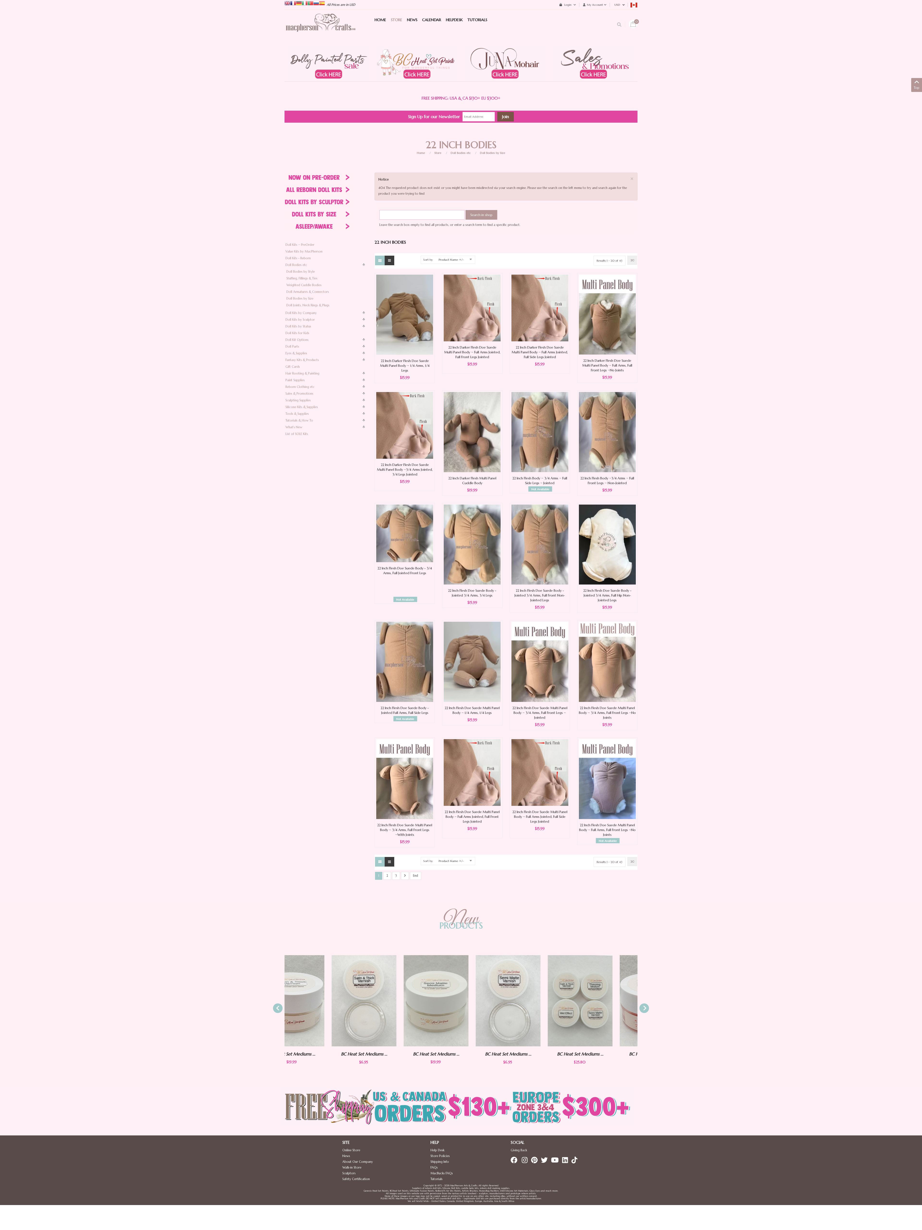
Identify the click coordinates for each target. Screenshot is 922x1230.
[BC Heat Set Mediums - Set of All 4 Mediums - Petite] (476, 1000)
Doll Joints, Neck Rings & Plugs (307, 305)
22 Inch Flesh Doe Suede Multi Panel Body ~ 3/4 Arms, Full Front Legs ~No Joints (607, 713)
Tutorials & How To (299, 420)
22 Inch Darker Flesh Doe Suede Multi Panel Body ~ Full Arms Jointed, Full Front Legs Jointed (472, 352)
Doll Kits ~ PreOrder (299, 245)
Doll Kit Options (297, 340)
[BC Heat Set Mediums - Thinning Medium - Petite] (620, 1000)
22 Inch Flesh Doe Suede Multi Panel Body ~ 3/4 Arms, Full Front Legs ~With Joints (404, 830)
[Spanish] (322, 3)
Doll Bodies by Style (300, 272)
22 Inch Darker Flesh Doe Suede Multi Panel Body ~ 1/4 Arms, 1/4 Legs (405, 366)
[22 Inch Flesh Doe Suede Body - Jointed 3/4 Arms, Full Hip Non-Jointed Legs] (607, 544)
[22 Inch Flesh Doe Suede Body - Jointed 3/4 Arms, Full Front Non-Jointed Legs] (539, 544)
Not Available (540, 489)
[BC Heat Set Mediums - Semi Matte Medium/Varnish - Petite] (404, 1000)
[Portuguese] (310, 3)
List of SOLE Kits (296, 434)
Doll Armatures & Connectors (307, 292)
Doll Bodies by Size (492, 153)
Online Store (351, 1150)
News (346, 1156)
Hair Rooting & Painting (302, 373)
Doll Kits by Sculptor (300, 320)
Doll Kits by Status (298, 326)
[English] (287, 3)
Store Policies (440, 1156)
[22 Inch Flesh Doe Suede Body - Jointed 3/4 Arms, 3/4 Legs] (472, 544)
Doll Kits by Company (301, 313)
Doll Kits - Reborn (298, 258)
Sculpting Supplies (298, 400)
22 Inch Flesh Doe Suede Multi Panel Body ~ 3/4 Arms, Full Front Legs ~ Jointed (539, 713)
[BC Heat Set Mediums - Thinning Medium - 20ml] (548, 1000)
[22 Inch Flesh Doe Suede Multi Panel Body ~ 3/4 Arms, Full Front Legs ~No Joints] (607, 661)
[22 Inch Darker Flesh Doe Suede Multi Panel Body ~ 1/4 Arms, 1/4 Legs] (404, 314)
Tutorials (437, 1179)
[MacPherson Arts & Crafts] (321, 28)
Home (421, 153)
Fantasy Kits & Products (302, 360)
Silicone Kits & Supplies (301, 407)
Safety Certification (356, 1179)
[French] (293, 3)
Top (916, 88)
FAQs (434, 1167)
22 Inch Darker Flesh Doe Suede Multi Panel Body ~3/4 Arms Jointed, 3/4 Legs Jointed (405, 469)
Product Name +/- (451, 259)
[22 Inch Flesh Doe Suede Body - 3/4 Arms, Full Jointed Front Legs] (404, 533)
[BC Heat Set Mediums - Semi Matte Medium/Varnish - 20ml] (332, 1000)
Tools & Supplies (297, 414)
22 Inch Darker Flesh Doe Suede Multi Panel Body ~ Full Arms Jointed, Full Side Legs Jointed (540, 352)
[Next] (405, 876)
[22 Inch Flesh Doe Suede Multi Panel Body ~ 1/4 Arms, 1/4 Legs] (472, 661)
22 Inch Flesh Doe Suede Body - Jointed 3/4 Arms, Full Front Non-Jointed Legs (540, 595)
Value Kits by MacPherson (303, 251)
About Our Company (357, 1162)
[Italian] (305, 3)
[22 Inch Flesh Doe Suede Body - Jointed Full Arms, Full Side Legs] (404, 661)
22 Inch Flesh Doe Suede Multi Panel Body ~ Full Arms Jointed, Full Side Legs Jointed (539, 817)
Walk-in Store (351, 1167)
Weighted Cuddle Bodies (303, 285)
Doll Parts (292, 346)
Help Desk (437, 1150)
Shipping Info (440, 1162)
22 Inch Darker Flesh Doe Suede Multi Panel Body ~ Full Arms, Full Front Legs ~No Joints (607, 365)
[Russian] (316, 3)
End (415, 876)
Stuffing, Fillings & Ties (301, 278)
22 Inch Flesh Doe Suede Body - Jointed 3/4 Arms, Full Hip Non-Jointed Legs (607, 595)
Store (437, 153)
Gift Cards (292, 367)
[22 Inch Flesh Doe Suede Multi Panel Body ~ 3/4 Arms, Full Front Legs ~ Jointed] (539, 661)
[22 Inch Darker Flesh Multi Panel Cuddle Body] (472, 432)
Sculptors (349, 1173)
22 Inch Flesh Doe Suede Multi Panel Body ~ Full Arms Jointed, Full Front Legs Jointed (472, 817)
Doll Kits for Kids (297, 333)
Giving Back (519, 1150)
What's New (293, 427)
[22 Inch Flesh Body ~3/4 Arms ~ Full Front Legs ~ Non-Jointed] (607, 432)
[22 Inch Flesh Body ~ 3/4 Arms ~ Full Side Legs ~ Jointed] (539, 432)
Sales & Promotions (299, 394)
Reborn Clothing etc (300, 387)
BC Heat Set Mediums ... (332, 1054)
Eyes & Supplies (296, 353)
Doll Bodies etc (461, 153)
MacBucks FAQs (442, 1173)
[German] (299, 3)
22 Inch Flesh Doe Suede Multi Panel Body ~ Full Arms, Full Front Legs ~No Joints (607, 830)
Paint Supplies (295, 380)
